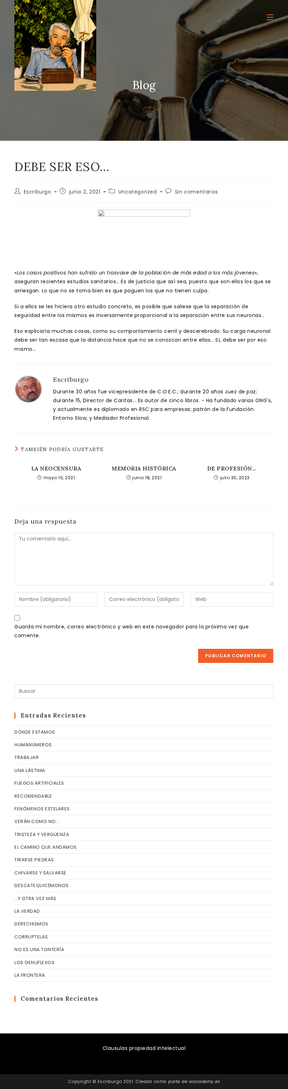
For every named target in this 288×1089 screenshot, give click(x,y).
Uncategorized (137, 191)
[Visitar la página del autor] (28, 388)
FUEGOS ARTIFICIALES (39, 783)
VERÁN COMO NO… (36, 821)
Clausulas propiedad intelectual (144, 1048)
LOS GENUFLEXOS (34, 962)
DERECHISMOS (31, 923)
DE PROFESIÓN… (232, 468)
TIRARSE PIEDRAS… (35, 859)
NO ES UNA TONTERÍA (39, 949)
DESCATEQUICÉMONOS (41, 885)
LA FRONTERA (29, 975)
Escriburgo (37, 191)
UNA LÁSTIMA (29, 770)
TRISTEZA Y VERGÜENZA (41, 834)
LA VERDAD (27, 911)
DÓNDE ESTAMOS (34, 732)
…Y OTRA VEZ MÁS (35, 898)
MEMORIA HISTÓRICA (144, 468)
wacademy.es (204, 1081)
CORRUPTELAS (31, 936)
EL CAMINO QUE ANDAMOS (45, 847)
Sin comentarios (196, 191)
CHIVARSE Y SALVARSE (40, 872)
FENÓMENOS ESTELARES (42, 808)
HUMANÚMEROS (33, 744)
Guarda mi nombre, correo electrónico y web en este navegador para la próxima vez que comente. (131, 631)
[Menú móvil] (270, 17)
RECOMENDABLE (33, 796)
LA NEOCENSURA (56, 468)
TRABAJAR (26, 757)
